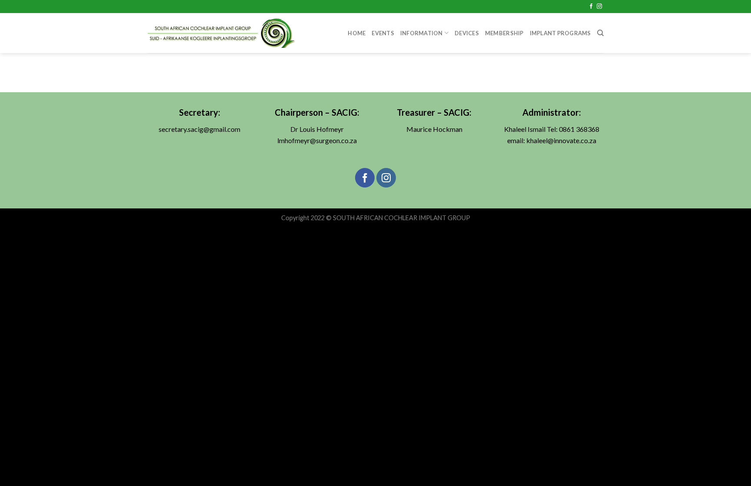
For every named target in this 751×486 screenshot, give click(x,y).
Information (421, 33)
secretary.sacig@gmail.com (199, 129)
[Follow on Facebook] (591, 6)
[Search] (600, 33)
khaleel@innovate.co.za (561, 140)
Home (357, 33)
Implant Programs (560, 33)
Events (383, 33)
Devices (467, 33)
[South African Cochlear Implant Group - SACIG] (221, 32)
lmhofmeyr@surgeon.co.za (317, 140)
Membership (504, 33)
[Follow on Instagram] (599, 6)
